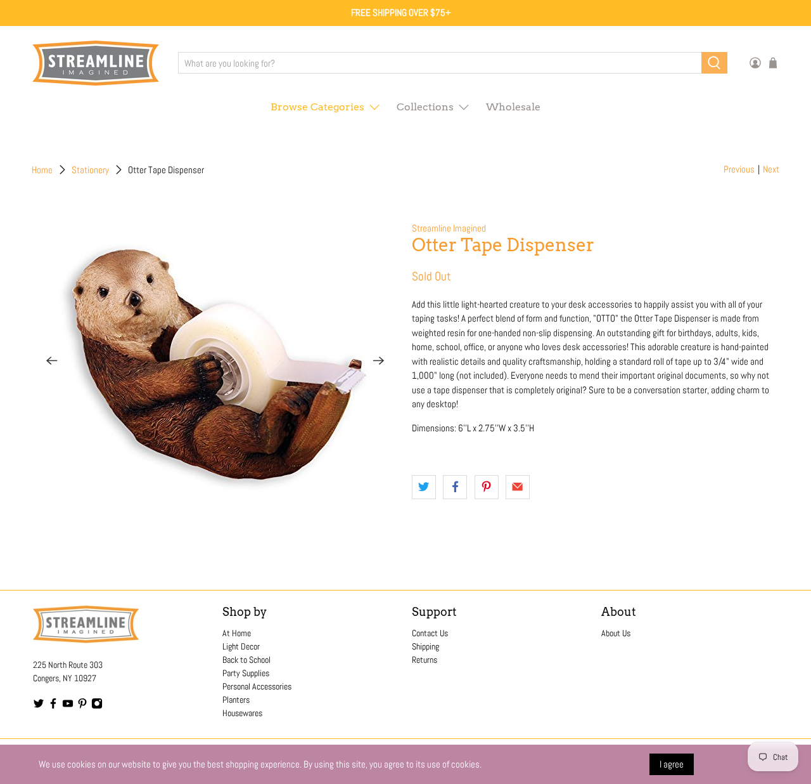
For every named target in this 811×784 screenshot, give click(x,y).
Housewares (242, 713)
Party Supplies (245, 673)
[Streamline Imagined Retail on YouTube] (67, 706)
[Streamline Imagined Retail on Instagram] (97, 706)
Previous (739, 169)
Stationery (90, 169)
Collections (425, 107)
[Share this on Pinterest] (487, 487)
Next (771, 169)
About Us (615, 633)
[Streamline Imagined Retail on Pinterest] (82, 706)
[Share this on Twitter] (424, 487)
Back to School (246, 659)
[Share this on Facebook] (455, 487)
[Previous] (52, 361)
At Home (236, 633)
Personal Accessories (256, 686)
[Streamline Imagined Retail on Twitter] (38, 706)
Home (42, 169)
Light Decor (241, 646)
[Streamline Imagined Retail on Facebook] (53, 706)
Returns (424, 659)
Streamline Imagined (449, 228)
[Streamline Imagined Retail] (95, 63)
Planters (236, 699)
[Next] (379, 361)
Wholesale (513, 107)
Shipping (425, 646)
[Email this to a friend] (518, 487)
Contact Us (430, 633)
